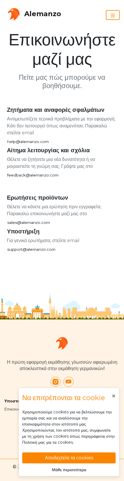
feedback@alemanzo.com (33, 175)
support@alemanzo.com (31, 249)
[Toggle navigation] (113, 15)
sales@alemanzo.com (28, 222)
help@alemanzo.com (28, 141)
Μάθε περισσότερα (69, 469)
